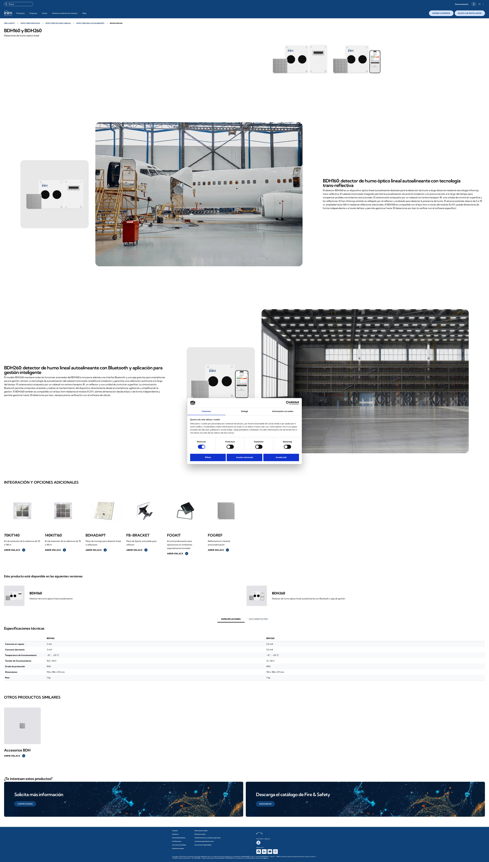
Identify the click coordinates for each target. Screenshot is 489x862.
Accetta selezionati (244, 457)
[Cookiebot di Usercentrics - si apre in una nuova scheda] (288, 403)
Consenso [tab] (206, 411)
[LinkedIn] (264, 851)
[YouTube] (270, 851)
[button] (462, 4)
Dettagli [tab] (244, 411)
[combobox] (18, 4)
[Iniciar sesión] (474, 4)
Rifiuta (208, 457)
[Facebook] (258, 851)
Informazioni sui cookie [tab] (282, 411)
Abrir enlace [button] (14, 550)
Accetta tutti (281, 457)
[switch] (230, 447)
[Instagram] (275, 851)
